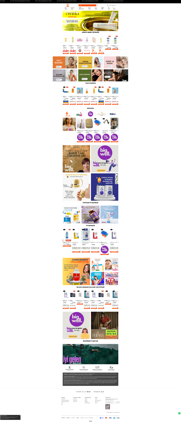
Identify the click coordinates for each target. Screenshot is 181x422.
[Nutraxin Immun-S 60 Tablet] (86, 235)
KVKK (62, 402)
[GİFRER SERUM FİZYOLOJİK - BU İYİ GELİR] (111, 264)
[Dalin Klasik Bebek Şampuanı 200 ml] (87, 39)
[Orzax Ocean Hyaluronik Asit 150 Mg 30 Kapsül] (73, 294)
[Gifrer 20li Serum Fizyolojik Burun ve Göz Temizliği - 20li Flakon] (94, 39)
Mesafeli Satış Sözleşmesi (65, 401)
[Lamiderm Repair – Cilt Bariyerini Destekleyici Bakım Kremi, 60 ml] (66, 90)
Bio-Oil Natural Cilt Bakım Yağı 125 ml (115, 46)
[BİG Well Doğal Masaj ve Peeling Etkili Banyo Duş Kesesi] (106, 123)
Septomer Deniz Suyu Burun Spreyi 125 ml (94, 243)
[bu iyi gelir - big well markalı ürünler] (104, 158)
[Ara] (97, 5)
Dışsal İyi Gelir (75, 400)
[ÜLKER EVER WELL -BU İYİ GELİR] (111, 278)
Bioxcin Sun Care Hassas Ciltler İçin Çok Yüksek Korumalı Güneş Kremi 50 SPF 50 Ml (79, 97)
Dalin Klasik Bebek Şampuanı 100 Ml (79, 46)
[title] (65, 62)
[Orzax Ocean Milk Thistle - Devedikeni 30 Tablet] (67, 235)
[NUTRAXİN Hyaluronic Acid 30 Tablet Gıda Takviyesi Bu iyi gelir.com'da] (90, 215)
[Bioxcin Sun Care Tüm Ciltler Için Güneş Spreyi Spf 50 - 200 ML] (94, 90)
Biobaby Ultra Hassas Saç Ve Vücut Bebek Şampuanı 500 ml (72, 46)
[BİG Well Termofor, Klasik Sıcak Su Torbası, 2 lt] (114, 123)
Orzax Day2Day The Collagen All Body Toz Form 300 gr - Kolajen (65, 301)
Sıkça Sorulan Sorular (98, 400)
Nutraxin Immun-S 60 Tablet (85, 243)
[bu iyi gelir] (116, 75)
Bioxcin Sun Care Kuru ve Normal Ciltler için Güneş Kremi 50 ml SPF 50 (87, 97)
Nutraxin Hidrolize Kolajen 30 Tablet (86, 301)
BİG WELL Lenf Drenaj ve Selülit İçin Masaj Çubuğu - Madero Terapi (97, 131)
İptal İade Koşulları (87, 402)
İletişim (96, 402)
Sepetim (86, 400)
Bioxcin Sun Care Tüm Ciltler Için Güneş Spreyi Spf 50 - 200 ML (94, 97)
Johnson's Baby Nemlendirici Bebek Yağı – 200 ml (101, 46)
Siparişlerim (86, 401)
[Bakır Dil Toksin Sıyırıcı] (69, 124)
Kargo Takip (96, 401)
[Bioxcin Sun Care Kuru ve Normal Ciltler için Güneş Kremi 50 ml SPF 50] (87, 90)
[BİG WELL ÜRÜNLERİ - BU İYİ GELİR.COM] (76, 325)
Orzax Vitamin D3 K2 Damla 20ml (113, 243)
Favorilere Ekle (68, 48)
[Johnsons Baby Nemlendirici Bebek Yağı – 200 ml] (101, 39)
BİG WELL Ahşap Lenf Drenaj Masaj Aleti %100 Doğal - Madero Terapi (89, 131)
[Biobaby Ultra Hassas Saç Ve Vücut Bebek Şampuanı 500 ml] (73, 39)
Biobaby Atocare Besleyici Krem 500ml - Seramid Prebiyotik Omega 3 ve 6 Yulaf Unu (65, 46)
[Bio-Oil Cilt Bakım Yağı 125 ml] (108, 39)
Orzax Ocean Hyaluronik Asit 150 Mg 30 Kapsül (72, 301)
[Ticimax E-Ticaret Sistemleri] (90, 421)
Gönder (118, 402)
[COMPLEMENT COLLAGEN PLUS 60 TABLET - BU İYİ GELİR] (76, 271)
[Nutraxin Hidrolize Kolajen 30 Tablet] (87, 294)
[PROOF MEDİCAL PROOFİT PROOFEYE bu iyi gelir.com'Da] (72, 215)
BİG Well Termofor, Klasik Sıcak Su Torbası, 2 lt (114, 131)
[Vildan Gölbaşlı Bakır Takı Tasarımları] (76, 158)
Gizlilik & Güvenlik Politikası (65, 400)
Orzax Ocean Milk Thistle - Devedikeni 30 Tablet (67, 243)
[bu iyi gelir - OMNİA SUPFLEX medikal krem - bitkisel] (90, 21)
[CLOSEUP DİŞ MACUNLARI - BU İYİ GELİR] (97, 278)
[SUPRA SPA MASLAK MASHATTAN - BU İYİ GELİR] (104, 325)
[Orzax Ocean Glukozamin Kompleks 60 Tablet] (80, 294)
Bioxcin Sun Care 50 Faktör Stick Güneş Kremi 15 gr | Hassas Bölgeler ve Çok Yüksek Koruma (72, 97)
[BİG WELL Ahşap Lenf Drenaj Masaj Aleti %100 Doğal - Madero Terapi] (89, 123)
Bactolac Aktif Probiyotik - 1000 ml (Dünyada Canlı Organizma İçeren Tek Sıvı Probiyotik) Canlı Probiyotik (104, 243)
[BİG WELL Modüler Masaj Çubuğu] (81, 123)
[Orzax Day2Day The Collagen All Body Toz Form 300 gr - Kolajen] (66, 294)
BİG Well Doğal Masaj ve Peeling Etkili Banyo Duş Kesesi (106, 131)
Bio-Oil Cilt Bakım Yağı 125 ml (108, 46)
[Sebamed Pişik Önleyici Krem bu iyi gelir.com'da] (109, 215)
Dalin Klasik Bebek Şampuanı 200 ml (86, 46)
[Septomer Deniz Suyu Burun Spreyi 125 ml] (95, 235)
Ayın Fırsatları (75, 401)
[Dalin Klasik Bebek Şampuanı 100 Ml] (80, 39)
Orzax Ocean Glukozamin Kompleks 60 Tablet (79, 301)
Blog (62, 404)
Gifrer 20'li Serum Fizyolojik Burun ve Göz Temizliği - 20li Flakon (93, 46)
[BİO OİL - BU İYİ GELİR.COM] (97, 264)
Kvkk (15, 417)
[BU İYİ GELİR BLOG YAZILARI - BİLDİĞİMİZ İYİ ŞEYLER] (90, 354)
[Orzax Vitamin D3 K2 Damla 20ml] (114, 235)
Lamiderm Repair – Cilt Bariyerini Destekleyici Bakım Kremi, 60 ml (65, 97)
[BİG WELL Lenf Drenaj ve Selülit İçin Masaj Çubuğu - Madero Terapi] (97, 123)
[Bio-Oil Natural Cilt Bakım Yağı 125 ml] (115, 39)
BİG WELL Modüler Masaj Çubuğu (80, 131)
